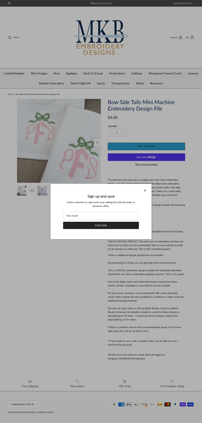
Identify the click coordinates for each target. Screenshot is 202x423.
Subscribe (101, 225)
